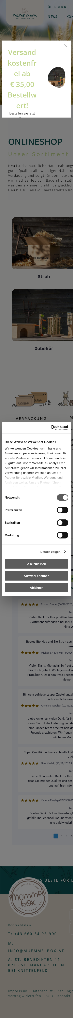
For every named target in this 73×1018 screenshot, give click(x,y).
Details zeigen (50, 551)
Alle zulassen (36, 564)
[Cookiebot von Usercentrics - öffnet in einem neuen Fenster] (51, 427)
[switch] (62, 510)
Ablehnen (36, 587)
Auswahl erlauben (36, 575)
